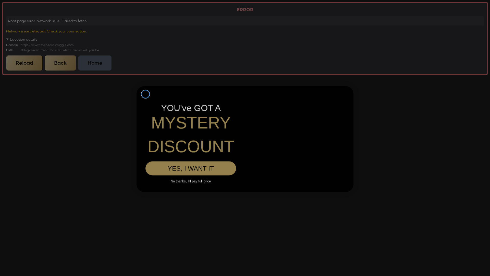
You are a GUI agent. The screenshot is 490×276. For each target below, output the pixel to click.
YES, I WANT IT (190, 159)
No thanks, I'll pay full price (190, 172)
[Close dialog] (145, 78)
